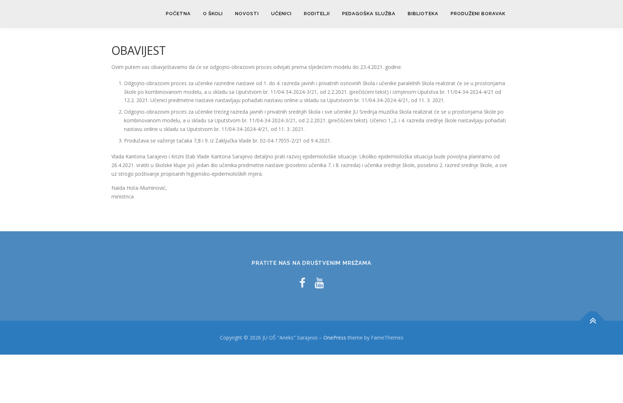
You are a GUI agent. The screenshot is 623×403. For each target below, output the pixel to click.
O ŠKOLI (213, 13)
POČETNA (178, 13)
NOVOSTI (247, 13)
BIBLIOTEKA (423, 13)
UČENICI (281, 13)
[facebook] (302, 282)
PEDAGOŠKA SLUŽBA (369, 13)
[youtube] (319, 282)
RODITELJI (317, 13)
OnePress (334, 337)
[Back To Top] (592, 321)
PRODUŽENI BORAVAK (478, 13)
